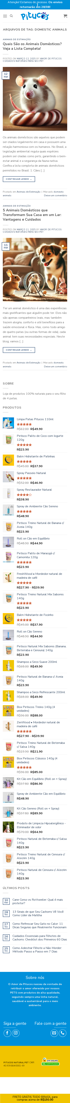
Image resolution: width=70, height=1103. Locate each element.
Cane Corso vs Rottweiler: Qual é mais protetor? (38, 901)
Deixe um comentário (55, 195)
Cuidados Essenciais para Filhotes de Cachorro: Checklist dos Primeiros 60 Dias (40, 937)
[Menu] (5, 16)
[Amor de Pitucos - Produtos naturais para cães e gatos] (35, 16)
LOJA (19, 1081)
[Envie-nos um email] (54, 1033)
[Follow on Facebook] (7, 1033)
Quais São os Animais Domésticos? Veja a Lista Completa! (32, 46)
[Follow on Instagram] (16, 1033)
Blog (59, 1081)
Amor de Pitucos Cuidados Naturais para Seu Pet (32, 60)
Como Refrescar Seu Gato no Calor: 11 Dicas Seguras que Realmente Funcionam (39, 925)
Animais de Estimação (17, 39)
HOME (10, 1081)
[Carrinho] (65, 16)
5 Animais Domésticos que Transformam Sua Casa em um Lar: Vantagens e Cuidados (32, 215)
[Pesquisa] (11, 15)
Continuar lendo (19, 179)
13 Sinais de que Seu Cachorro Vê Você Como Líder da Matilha (38, 913)
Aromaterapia (35, 1083)
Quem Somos (32, 1081)
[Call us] (62, 1033)
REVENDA (48, 1081)
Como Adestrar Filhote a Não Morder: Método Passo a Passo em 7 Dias (37, 949)
